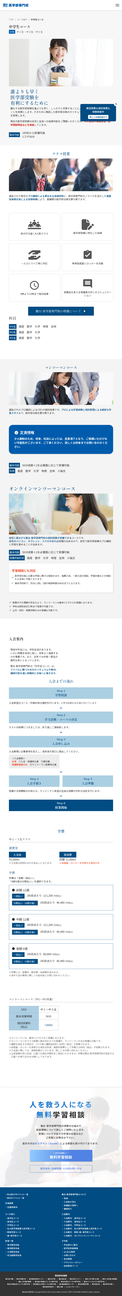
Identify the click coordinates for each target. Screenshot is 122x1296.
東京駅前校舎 (13, 1245)
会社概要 (68, 1259)
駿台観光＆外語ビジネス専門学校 (44, 1284)
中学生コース (37, 19)
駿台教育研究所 (48, 1287)
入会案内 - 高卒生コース (75, 1218)
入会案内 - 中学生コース (75, 1225)
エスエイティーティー (73, 1287)
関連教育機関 (61, 1275)
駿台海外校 (96, 1284)
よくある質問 (69, 1252)
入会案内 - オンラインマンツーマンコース (82, 1236)
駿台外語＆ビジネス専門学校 (71, 1281)
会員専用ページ (71, 1266)
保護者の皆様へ (71, 1205)
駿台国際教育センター (67, 1284)
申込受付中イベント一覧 (17, 1194)
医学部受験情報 (71, 1248)
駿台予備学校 (21, 1279)
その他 (65, 1241)
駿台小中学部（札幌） (92, 1279)
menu (117, 5)
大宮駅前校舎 (13, 1252)
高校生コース (13, 1221)
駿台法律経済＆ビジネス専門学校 (18, 1284)
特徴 (66, 1198)
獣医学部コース (14, 1232)
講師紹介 (68, 1209)
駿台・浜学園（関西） (25, 1281)
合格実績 (9, 1203)
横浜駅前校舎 (13, 1248)
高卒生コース (13, 1218)
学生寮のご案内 (71, 1245)
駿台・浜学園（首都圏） (110, 1279)
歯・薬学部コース (14, 1236)
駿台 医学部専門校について (74, 1194)
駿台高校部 (63, 1279)
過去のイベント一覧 (15, 1198)
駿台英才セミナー (76, 1279)
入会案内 (66, 1214)
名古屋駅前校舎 (14, 1255)
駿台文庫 (60, 1287)
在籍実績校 (12, 1207)
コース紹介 (22, 19)
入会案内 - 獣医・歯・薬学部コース (79, 1232)
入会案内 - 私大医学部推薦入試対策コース (83, 1228)
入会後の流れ (70, 1202)
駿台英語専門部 (83, 1284)
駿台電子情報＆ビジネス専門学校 (46, 1281)
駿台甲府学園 (107, 1284)
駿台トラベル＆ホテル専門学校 (94, 1281)
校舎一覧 (9, 1241)
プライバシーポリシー (73, 1262)
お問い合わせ (70, 1255)
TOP (11, 19)
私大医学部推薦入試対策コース (21, 1228)
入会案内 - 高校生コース (75, 1221)
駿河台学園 (9, 1279)
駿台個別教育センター (36, 1279)
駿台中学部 (52, 1279)
